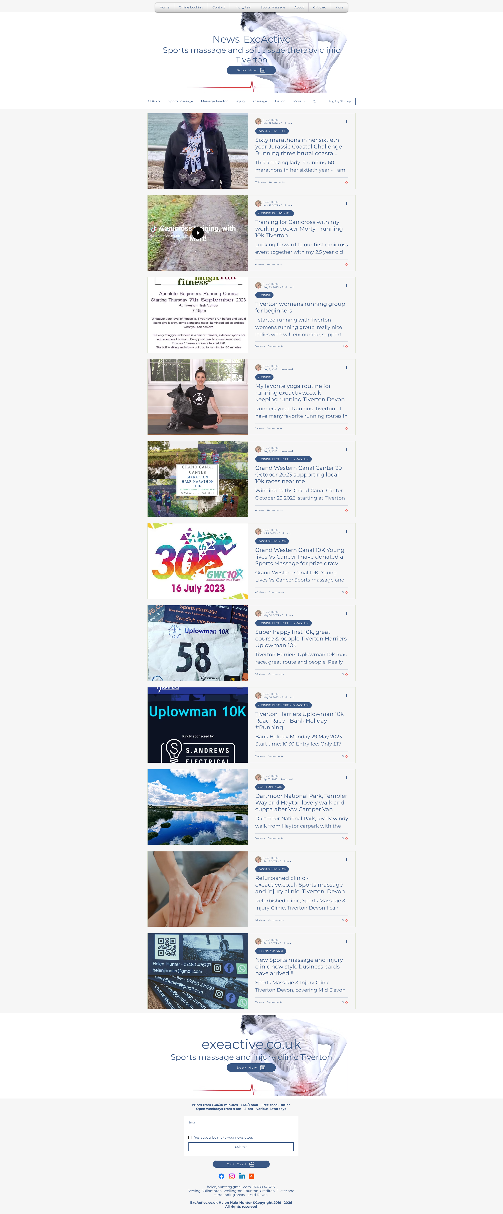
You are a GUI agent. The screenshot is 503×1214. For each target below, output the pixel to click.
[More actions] (347, 121)
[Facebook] (221, 1176)
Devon (280, 101)
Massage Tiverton (215, 101)
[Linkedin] (242, 1176)
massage (260, 101)
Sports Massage (180, 101)
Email (192, 1122)
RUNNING (264, 295)
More (297, 101)
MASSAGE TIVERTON (272, 131)
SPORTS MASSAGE (271, 951)
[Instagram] (232, 1176)
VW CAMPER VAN (270, 787)
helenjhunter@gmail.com (229, 1187)
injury (240, 101)
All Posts (154, 101)
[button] (314, 102)
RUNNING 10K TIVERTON (275, 213)
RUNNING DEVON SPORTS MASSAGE (283, 459)
